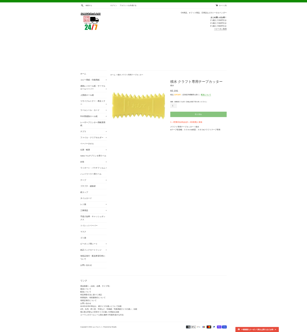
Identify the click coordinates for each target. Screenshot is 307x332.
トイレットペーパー (89, 226)
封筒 (93, 162)
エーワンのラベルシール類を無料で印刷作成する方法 (102, 315)
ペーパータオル (87, 144)
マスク (83, 232)
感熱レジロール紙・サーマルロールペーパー (93, 87)
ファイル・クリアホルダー (93, 137)
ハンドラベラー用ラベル (90, 174)
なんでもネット (98, 327)
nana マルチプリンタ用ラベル (93, 156)
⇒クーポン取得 (220, 29)
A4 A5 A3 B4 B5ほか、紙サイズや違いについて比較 (101, 306)
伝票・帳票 (93, 150)
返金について (85, 289)
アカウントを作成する (128, 5)
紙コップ (84, 192)
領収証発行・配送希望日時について (92, 257)
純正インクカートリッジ (93, 250)
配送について (206, 95)
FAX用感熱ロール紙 (93, 116)
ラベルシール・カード (93, 110)
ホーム (83, 74)
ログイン (113, 5)
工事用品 (93, 210)
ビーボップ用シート (93, 244)
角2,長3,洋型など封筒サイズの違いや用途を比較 (99, 312)
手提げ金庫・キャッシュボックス (92, 218)
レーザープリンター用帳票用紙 (92, 124)
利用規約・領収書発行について (93, 297)
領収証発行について (88, 300)
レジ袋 (93, 204)
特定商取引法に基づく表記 (91, 295)
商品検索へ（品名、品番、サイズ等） (95, 286)
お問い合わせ (86, 265)
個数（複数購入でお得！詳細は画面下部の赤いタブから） (189, 102)
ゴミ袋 (83, 238)
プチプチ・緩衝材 (88, 186)
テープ (93, 180)
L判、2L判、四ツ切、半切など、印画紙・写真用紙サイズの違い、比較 (108, 309)
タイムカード (86, 198)
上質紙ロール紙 (87, 95)
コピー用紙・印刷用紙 (93, 80)
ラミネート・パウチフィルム (93, 168)
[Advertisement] (153, 52)
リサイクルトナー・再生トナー (93, 102)
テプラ (93, 131)
